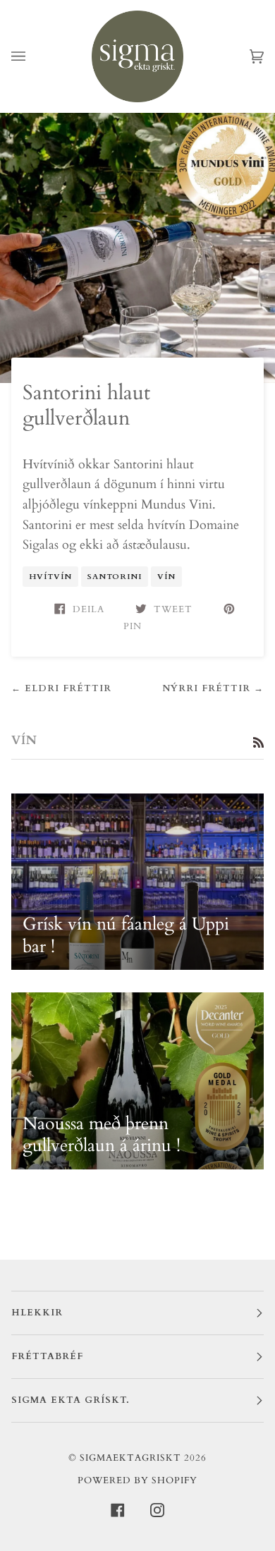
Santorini (114, 576)
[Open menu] (32, 56)
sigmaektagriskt (130, 1458)
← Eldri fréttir (61, 688)
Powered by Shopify (137, 1480)
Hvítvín (50, 576)
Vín (166, 576)
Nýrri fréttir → (213, 688)
